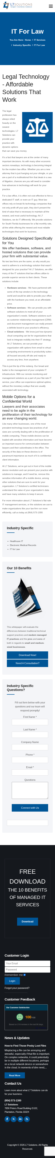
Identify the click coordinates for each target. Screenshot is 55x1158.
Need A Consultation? (27, 663)
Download (27, 921)
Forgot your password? (17, 988)
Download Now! (27, 655)
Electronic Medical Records (23, 545)
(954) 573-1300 (13, 1100)
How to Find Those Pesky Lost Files (25, 1045)
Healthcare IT (16, 541)
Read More (14, 1075)
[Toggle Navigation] (9, 538)
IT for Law (15, 549)
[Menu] (51, 6)
